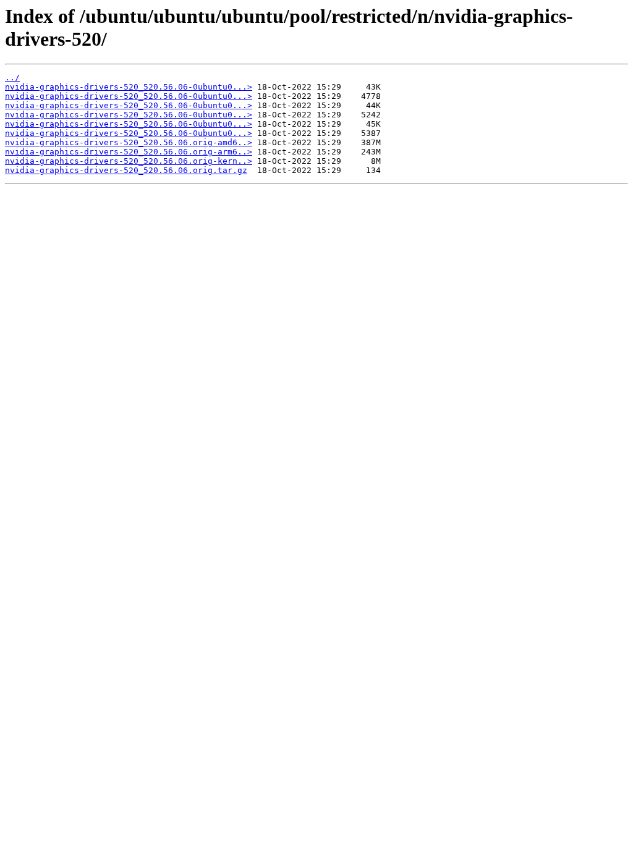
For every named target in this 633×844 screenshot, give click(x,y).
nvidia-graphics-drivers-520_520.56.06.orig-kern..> (128, 161)
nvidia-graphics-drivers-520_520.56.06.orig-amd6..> (128, 142)
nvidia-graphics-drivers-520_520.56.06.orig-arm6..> (128, 151)
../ (12, 77)
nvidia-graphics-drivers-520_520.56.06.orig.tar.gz (126, 170)
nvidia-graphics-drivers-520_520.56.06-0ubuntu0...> (128, 86)
